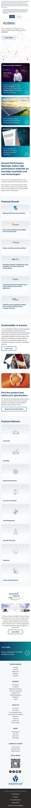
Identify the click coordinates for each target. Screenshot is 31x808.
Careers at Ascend (15, 743)
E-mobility (15, 686)
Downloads (15, 738)
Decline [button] (19, 16)
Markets (15, 681)
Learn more (9, 348)
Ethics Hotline (16, 722)
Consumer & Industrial (15, 691)
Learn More (9, 38)
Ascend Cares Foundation (15, 714)
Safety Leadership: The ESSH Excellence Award (11, 653)
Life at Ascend (15, 747)
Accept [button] (12, 16)
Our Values (15, 708)
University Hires (15, 749)
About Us (15, 705)
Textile (15, 699)
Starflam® (15, 673)
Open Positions (15, 751)
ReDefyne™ (15, 671)
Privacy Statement (15, 799)
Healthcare (15, 697)
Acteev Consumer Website (15, 805)
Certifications (15, 794)
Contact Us (15, 720)
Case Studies (15, 731)
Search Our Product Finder (14, 409)
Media (15, 728)
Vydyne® (15, 675)
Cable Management (15, 695)
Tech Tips (15, 733)
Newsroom (15, 716)
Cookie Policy (15, 802)
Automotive (15, 684)
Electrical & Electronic (15, 689)
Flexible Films (15, 693)
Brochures (15, 735)
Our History (15, 710)
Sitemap (15, 797)
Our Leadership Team (15, 712)
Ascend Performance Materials (18, 791)
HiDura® (15, 669)
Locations (15, 718)
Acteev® (15, 667)
